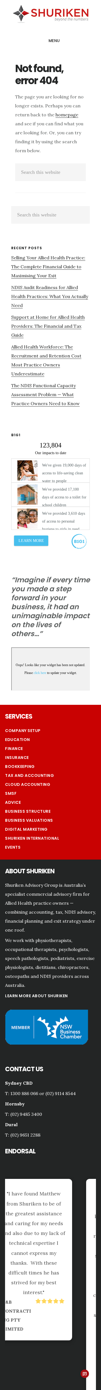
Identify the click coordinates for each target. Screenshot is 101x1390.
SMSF (11, 793)
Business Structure (27, 811)
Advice (13, 802)
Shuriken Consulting (50, 13)
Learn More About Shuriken (36, 996)
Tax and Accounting (29, 775)
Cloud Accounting (27, 784)
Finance (14, 748)
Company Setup (23, 730)
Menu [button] (54, 40)
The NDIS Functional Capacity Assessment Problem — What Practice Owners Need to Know (45, 394)
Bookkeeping (20, 766)
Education (17, 739)
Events (12, 847)
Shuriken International (32, 838)
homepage (67, 114)
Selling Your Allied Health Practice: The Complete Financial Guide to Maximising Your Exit (48, 266)
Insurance (17, 757)
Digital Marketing (26, 829)
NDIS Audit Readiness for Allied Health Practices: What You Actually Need (49, 296)
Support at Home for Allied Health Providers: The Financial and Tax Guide (48, 326)
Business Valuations (29, 820)
